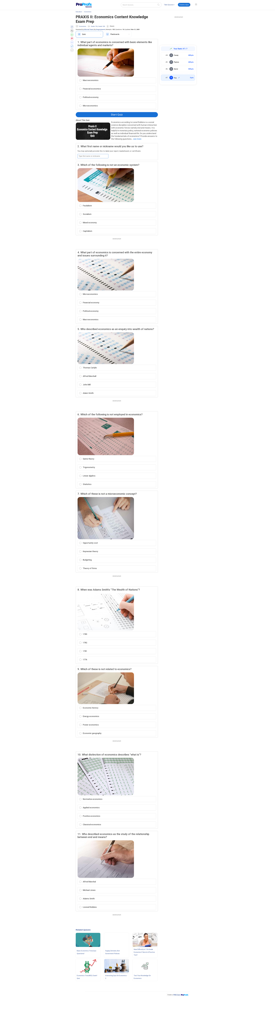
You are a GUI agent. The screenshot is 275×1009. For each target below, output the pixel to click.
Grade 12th (101, 26)
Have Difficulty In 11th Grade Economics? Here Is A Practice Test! (144, 952)
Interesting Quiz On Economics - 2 (116, 977)
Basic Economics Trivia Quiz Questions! (86, 952)
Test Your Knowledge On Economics (142, 977)
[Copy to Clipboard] (72, 46)
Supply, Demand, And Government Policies (112, 952)
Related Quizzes (83, 930)
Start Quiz (117, 114)
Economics (82, 26)
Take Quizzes (168, 5)
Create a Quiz (184, 5)
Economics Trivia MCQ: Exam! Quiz (87, 977)
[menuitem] (169, 5)
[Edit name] (179, 78)
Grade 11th (94, 26)
